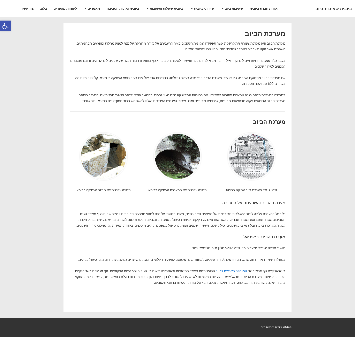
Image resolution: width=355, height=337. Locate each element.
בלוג (43, 8)
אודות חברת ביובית (264, 8)
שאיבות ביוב (234, 8)
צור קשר (27, 8)
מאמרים (94, 8)
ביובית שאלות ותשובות (166, 8)
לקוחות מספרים (65, 8)
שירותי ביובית (204, 8)
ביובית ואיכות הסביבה (123, 8)
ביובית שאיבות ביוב (334, 8)
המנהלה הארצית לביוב (231, 271)
